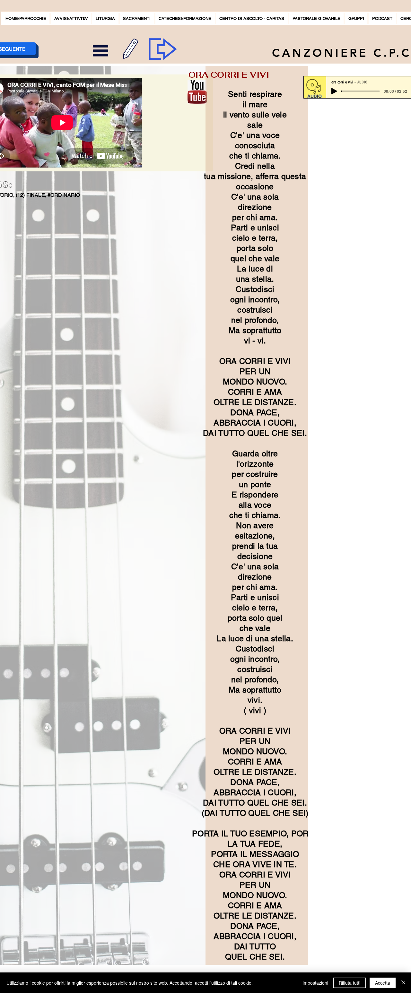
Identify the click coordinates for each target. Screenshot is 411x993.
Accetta (382, 983)
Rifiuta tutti (349, 983)
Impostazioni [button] (315, 983)
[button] (71, 18)
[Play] (334, 91)
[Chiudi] (403, 983)
